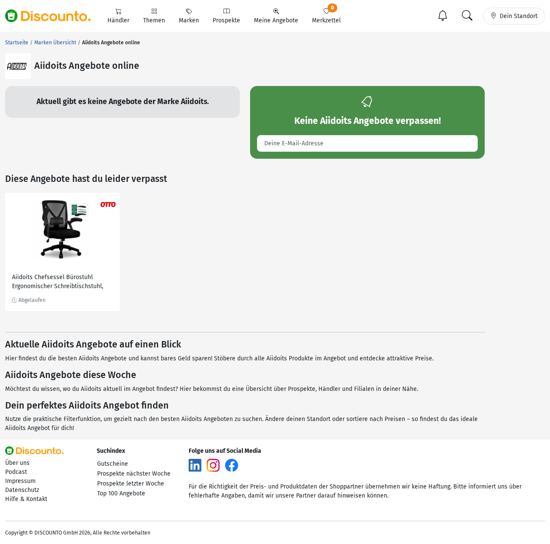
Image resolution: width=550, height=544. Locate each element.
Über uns (17, 463)
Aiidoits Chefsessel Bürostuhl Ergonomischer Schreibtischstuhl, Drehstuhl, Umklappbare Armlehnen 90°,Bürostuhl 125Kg (61, 283)
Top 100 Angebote (121, 493)
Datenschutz (22, 490)
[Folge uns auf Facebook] (231, 465)
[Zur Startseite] (53, 16)
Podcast (16, 472)
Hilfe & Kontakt (26, 499)
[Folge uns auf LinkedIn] (195, 465)
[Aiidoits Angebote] (18, 66)
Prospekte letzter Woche (130, 483)
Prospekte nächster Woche (134, 473)
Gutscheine (112, 463)
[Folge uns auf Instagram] (213, 465)
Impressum (20, 481)
